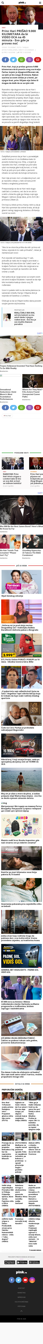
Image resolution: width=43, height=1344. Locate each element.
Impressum (21, 1297)
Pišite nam (21, 1306)
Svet (4, 28)
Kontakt (21, 1288)
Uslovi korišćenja (21, 1302)
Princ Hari (7, 416)
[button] (3, 467)
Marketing (22, 1293)
